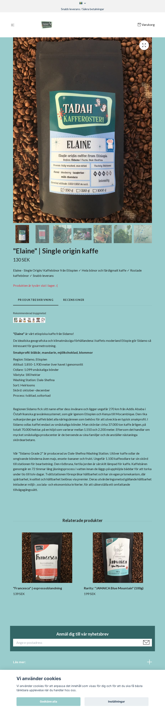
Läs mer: (19, 662)
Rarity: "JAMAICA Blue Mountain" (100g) (113, 588)
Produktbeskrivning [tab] (36, 299)
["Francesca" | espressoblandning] (47, 557)
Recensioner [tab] (73, 299)
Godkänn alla (48, 701)
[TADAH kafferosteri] (77, 25)
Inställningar (116, 701)
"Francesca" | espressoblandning (37, 588)
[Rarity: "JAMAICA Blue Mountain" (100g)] (118, 557)
